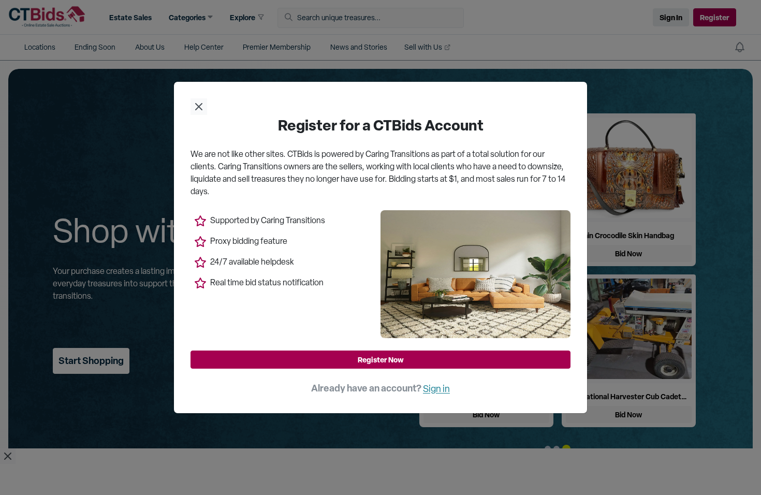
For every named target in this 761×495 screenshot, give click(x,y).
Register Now (381, 360)
